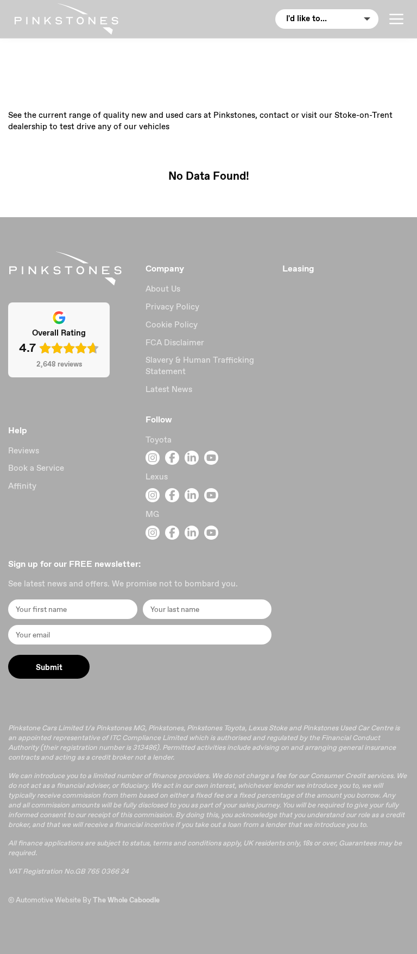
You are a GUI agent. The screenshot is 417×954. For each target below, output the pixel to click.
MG (152, 514)
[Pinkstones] (66, 19)
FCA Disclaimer (175, 342)
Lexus (157, 476)
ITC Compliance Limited (148, 737)
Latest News (169, 389)
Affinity (22, 486)
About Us (163, 288)
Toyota (159, 439)
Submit (49, 667)
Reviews (23, 450)
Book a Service (36, 468)
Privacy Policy (172, 306)
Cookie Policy (172, 324)
